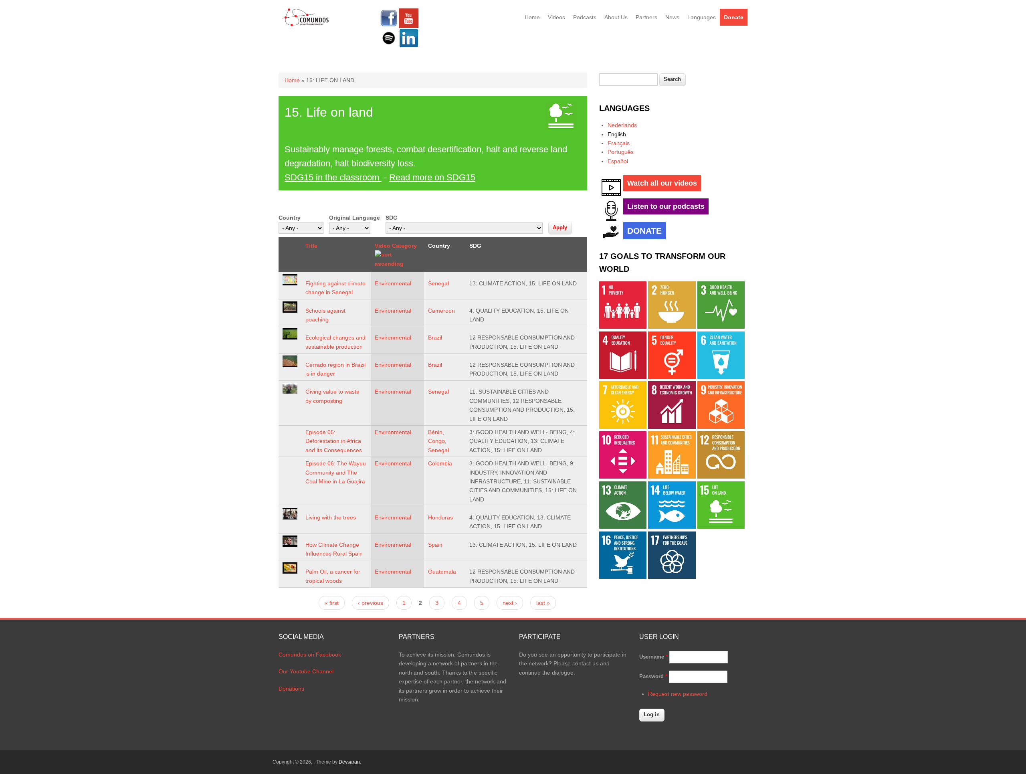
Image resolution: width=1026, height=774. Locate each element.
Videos (556, 17)
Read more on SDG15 (432, 177)
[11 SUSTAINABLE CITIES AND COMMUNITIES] (671, 476)
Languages (701, 17)
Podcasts (584, 17)
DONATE (644, 230)
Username (653, 657)
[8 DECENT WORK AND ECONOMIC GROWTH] (671, 427)
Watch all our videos (662, 183)
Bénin (435, 432)
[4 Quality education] (622, 377)
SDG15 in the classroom (333, 177)
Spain (435, 545)
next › (510, 603)
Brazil (435, 337)
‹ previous (370, 603)
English (617, 134)
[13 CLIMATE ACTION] (622, 526)
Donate (733, 17)
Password (653, 676)
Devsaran (349, 762)
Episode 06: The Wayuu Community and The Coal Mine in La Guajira (335, 472)
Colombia (440, 463)
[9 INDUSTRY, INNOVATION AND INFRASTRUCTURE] (721, 427)
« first (332, 603)
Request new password (677, 694)
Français (619, 143)
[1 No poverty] (622, 326)
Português (621, 152)
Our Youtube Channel (306, 671)
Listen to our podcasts (666, 206)
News (672, 17)
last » (543, 603)
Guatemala (442, 571)
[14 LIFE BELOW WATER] (671, 526)
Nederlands (622, 125)
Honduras (440, 517)
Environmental (393, 283)
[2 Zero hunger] (671, 326)
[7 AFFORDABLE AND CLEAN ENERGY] (622, 427)
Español (618, 161)
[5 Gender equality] (671, 377)
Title (311, 246)
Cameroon (441, 310)
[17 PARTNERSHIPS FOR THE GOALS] (671, 577)
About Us (616, 17)
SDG (392, 217)
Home (532, 17)
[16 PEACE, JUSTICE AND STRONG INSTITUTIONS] (622, 577)
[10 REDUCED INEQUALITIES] (622, 476)
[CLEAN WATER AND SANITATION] (721, 377)
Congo (436, 441)
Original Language (354, 217)
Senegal (438, 283)
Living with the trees (330, 517)
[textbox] (628, 79)
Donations (291, 688)
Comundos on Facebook (310, 654)
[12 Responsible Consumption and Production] (721, 476)
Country (290, 217)
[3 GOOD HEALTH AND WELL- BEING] (721, 326)
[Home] (306, 25)
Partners (646, 17)
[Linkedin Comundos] (409, 46)
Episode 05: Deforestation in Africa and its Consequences (333, 441)
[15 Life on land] (721, 526)
